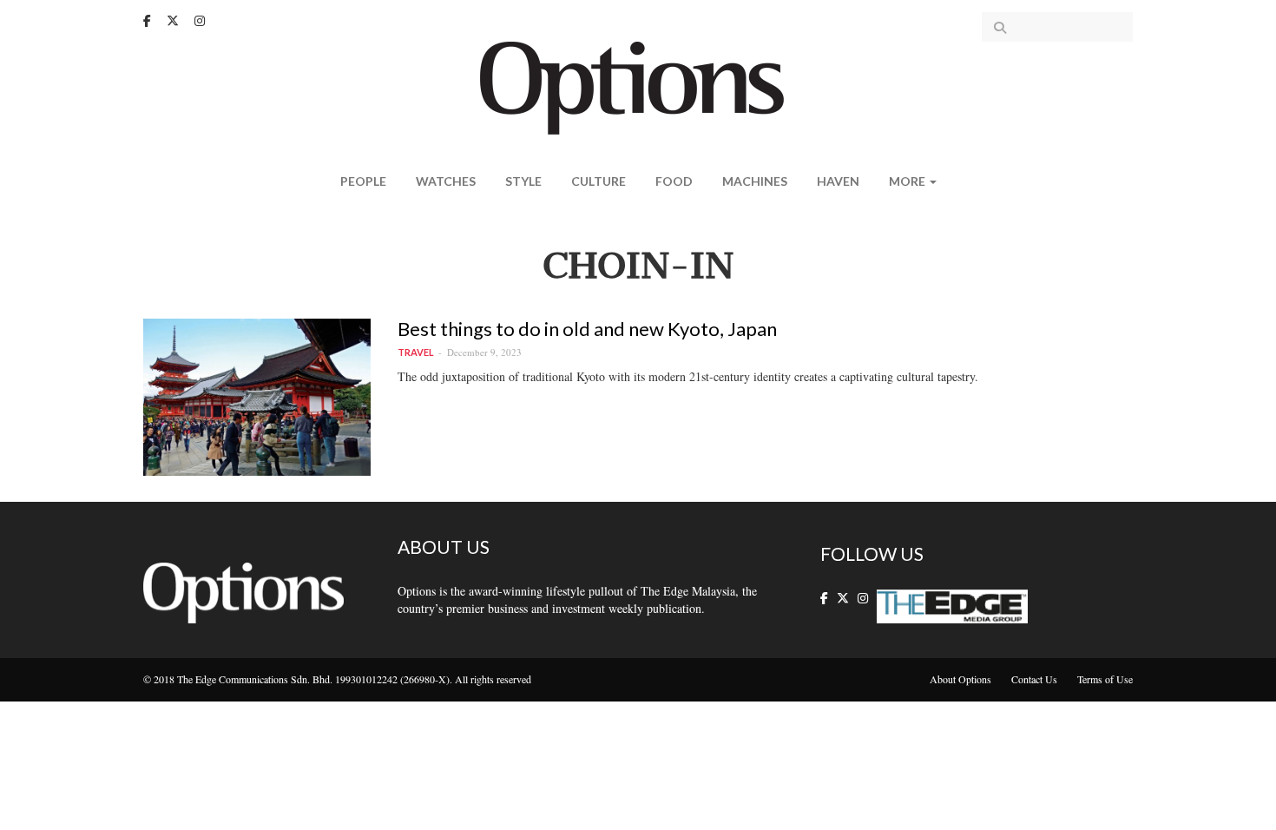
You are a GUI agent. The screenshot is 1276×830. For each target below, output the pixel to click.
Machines (754, 181)
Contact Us (1034, 679)
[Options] (638, 86)
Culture (598, 181)
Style (523, 181)
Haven (838, 181)
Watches (446, 181)
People (363, 181)
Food (674, 181)
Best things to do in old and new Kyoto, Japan (587, 328)
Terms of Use (1105, 679)
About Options (960, 679)
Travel (416, 352)
